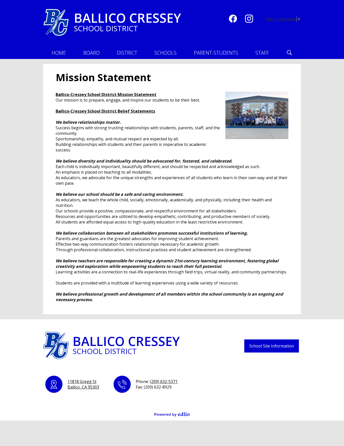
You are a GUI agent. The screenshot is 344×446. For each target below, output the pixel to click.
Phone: (157, 381)
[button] (91, 52)
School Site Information (271, 346)
